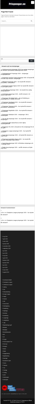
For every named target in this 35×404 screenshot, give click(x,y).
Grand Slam (6, 303)
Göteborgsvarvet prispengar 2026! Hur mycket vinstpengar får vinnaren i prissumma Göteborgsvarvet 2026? (17, 70)
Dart (4, 289)
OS (4, 337)
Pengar (4, 339)
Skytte (4, 351)
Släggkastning (6, 353)
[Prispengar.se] (17, 7)
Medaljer (5, 329)
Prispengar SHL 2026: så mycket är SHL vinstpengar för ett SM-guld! (17, 127)
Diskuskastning (6, 291)
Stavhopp (5, 358)
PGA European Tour (7, 341)
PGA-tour (5, 344)
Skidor (4, 348)
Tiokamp (5, 365)
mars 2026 (5, 241)
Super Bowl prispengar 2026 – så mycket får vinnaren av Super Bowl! (17, 135)
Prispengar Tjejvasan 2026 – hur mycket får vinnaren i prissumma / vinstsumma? (16, 107)
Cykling (5, 287)
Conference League (7, 284)
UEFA (4, 375)
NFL (4, 334)
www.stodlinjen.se (14, 393)
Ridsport (5, 346)
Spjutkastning (6, 356)
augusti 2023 (6, 272)
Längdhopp (5, 317)
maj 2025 (5, 255)
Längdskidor (6, 320)
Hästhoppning (6, 306)
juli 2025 (5, 250)
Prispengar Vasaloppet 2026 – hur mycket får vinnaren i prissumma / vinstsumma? (16, 103)
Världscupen (6, 377)
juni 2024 (5, 267)
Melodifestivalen (7, 332)
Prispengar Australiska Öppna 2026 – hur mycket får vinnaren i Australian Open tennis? (15, 139)
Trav (4, 367)
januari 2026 (6, 243)
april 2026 (5, 239)
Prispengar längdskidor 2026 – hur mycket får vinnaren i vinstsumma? (16, 111)
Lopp (4, 322)
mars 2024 (5, 269)
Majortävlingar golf (7, 325)
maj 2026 (5, 236)
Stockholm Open (7, 360)
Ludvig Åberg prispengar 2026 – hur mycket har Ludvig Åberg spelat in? (16, 90)
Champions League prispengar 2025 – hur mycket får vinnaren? (16, 131)
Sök (2, 59)
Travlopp (5, 370)
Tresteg (5, 372)
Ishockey (5, 313)
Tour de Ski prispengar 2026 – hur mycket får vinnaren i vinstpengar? (16, 119)
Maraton (5, 327)
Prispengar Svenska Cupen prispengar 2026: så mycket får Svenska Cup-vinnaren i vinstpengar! (17, 78)
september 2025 (7, 248)
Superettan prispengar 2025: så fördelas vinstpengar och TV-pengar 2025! (17, 144)
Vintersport (5, 379)
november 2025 (6, 246)
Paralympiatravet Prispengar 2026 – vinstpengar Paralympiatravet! (14, 74)
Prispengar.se (24, 400)
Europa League (6, 294)
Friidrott (5, 299)
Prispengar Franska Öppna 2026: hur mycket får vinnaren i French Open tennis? (17, 86)
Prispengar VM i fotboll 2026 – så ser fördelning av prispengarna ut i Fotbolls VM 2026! (15, 98)
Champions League (7, 282)
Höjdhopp (5, 310)
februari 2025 (6, 260)
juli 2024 (5, 265)
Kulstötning (5, 315)
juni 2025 (5, 253)
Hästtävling (5, 308)
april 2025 (5, 258)
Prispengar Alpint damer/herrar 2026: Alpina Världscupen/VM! (13, 123)
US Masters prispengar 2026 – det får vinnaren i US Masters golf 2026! (15, 94)
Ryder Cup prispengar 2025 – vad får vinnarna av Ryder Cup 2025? (16, 148)
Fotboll (4, 296)
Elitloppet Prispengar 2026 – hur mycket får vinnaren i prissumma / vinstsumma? (16, 82)
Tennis (4, 363)
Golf (4, 301)
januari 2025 (6, 262)
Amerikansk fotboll (7, 280)
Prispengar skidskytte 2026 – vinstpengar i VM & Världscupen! (15, 115)
